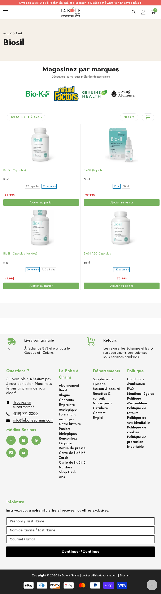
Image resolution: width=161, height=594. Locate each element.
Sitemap (124, 575)
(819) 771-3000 (25, 413)
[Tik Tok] (11, 453)
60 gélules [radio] (33, 269)
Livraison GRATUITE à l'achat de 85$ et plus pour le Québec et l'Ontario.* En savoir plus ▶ (80, 3)
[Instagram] (23, 440)
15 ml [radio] (116, 186)
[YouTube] (23, 453)
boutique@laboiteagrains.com (99, 575)
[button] (148, 117)
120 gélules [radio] (48, 269)
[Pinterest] (36, 440)
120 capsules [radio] (121, 269)
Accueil (7, 33)
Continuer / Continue (80, 551)
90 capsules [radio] (32, 186)
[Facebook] (11, 440)
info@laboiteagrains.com (33, 420)
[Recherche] (133, 12)
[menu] (5, 12)
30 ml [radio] (126, 186)
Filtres (129, 117)
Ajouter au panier (41, 202)
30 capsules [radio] (49, 186)
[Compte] (143, 12)
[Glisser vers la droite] (152, 348)
